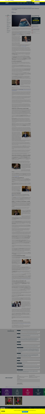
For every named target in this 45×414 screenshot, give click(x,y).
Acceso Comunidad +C (37, 0)
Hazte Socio (32, 0)
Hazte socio (25, 411)
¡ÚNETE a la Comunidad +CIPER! (29, 1)
